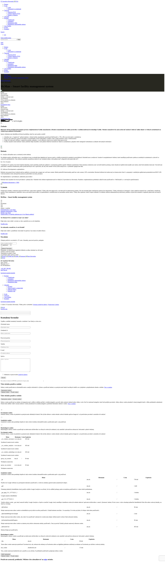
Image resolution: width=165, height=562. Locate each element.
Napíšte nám (4, 233)
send (2, 42)
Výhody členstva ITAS (14, 13)
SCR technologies (5, 80)
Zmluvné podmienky (48, 380)
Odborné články (12, 289)
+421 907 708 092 (6, 268)
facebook (3, 273)
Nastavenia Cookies (53, 304)
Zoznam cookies (17, 399)
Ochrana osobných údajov (40, 304)
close (2, 44)
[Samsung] (22, 256)
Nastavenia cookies (6, 399)
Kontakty (6, 29)
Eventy (6, 27)
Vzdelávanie (11, 20)
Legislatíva (10, 21)
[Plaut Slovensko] (31, 256)
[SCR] (3, 307)
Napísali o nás (11, 291)
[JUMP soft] (10, 256)
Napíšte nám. (4, 224)
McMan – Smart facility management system (16, 77)
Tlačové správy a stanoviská (15, 288)
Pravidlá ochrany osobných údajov (36, 380)
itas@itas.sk (4, 270)
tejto (45, 559)
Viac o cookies (108, 387)
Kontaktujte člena (5, 104)
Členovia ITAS (12, 12)
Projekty (6, 18)
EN (5, 35)
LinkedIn (12, 273)
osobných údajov (23, 374)
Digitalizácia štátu (12, 23)
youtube (8, 273)
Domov (6, 4)
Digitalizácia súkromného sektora (17, 24)
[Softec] (16, 256)
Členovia (6, 10)
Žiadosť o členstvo (13, 15)
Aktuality (6, 16)
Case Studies (7, 26)
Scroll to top (4, 309)
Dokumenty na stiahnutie (14, 9)
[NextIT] (3, 256)
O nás (5, 6)
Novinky (10, 286)
